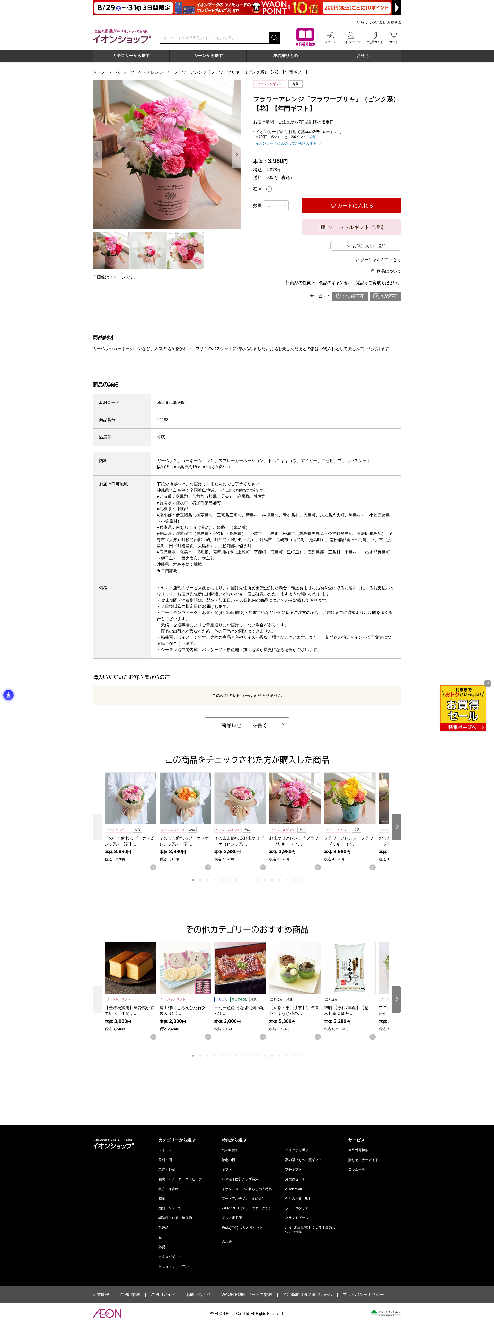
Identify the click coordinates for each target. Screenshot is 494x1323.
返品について (389, 271)
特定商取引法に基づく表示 (307, 1295)
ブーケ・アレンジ (146, 72)
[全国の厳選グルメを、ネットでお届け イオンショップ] (122, 36)
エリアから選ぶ (296, 1150)
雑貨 (161, 1247)
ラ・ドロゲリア (296, 1208)
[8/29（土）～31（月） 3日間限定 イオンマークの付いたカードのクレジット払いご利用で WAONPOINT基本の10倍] (247, 7)
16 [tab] (301, 880)
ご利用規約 (130, 1295)
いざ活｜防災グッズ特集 (240, 1179)
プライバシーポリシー (363, 1295)
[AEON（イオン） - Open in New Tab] (107, 1313)
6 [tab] (229, 880)
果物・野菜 (166, 1169)
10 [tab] (258, 880)
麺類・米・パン (170, 1208)
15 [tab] (294, 880)
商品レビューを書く (244, 725)
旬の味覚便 (230, 1150)
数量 (257, 205)
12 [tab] (272, 880)
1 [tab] (193, 880)
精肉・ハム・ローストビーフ (180, 1179)
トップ (99, 72)
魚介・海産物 (168, 1189)
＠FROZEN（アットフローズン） (247, 1208)
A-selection (293, 1189)
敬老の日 (228, 1160)
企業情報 (101, 1295)
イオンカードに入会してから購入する (286, 143)
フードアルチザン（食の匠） (243, 1198)
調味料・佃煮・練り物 (175, 1218)
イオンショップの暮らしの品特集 (247, 1189)
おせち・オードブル (173, 1266)
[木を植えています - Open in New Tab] (386, 1313)
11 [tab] (265, 880)
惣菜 (161, 1198)
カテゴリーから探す (131, 55)
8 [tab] (243, 880)
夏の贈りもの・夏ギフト (303, 1160)
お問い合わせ (198, 1295)
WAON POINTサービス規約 (246, 1295)
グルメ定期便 (232, 1218)
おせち (363, 55)
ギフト (227, 1169)
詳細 (313, 137)
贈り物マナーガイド (363, 1160)
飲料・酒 (165, 1160)
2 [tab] (200, 880)
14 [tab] (287, 880)
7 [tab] (236, 880)
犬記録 (227, 1241)
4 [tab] (215, 880)
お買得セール (295, 1179)
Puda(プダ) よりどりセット (242, 1228)
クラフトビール (296, 1218)
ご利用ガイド (163, 1295)
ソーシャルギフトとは (380, 260)
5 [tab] (222, 880)
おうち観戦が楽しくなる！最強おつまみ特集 (310, 1230)
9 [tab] (251, 880)
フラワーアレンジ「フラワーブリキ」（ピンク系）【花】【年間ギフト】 (242, 72)
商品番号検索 (358, 1150)
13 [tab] (279, 880)
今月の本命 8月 (297, 1198)
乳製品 (163, 1228)
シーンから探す (208, 55)
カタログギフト (170, 1257)
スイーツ (165, 1150)
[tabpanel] (167, 154)
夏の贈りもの (285, 55)
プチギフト (293, 1169)
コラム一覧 (356, 1169)
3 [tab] (207, 880)
